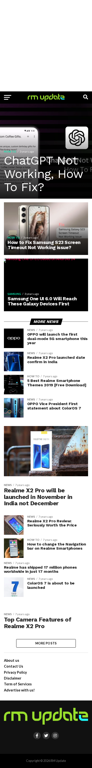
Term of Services (18, 684)
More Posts (46, 643)
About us (11, 660)
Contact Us (13, 666)
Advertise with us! (19, 690)
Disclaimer (12, 678)
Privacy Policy (15, 672)
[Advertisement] (46, 45)
